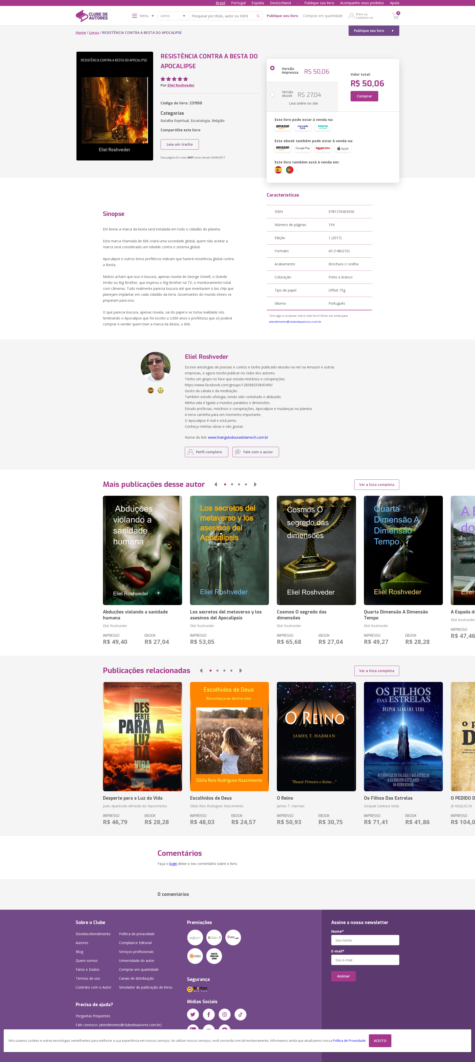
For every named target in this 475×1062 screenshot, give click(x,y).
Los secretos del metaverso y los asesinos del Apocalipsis (226, 615)
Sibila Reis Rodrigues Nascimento (216, 806)
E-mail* (337, 951)
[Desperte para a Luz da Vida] (142, 736)
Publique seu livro (319, 2)
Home (81, 32)
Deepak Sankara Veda (381, 806)
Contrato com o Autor (93, 987)
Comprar (364, 96)
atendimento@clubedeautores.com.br (295, 321)
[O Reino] (316, 736)
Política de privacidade (137, 933)
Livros (94, 32)
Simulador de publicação (145, 987)
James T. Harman (291, 806)
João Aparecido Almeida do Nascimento (135, 806)
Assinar (343, 976)
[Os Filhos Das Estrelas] (403, 736)
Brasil (220, 2)
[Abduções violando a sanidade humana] (142, 550)
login (173, 863)
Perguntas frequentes (93, 1016)
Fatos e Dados (87, 969)
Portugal (238, 2)
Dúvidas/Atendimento (93, 933)
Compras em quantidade (323, 15)
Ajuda (394, 2)
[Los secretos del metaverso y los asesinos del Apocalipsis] (229, 550)
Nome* (337, 931)
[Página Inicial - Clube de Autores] (92, 17)
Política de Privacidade (349, 1041)
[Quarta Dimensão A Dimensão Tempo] (403, 550)
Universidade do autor (136, 960)
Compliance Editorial (135, 942)
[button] (216, 484)
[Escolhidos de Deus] (229, 736)
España (258, 2)
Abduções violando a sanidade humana (135, 615)
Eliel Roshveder (180, 85)
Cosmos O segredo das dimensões (302, 615)
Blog (79, 951)
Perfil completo (209, 452)
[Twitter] (193, 1014)
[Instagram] (225, 1014)
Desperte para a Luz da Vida (133, 798)
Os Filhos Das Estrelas (388, 798)
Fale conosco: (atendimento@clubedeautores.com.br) (119, 1024)
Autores (82, 942)
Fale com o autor (258, 452)
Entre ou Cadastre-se (364, 16)
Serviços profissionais (136, 951)
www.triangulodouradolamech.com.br (238, 437)
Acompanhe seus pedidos (362, 2)
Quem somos (87, 960)
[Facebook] (209, 1014)
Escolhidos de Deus (211, 798)
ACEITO (380, 1040)
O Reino (285, 798)
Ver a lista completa (376, 484)
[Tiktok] (240, 1014)
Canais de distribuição (136, 978)
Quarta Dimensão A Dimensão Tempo (396, 615)
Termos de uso (88, 978)
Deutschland (280, 2)
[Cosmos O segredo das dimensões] (316, 550)
